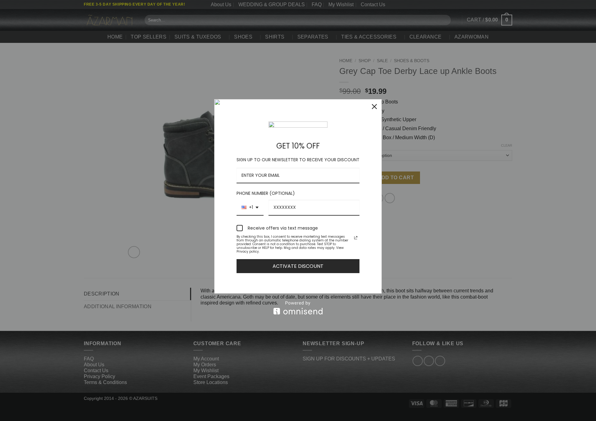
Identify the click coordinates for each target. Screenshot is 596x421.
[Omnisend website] (298, 308)
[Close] (374, 106)
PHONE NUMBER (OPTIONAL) (266, 193)
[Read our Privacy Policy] (355, 237)
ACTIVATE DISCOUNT (298, 266)
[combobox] (250, 208)
